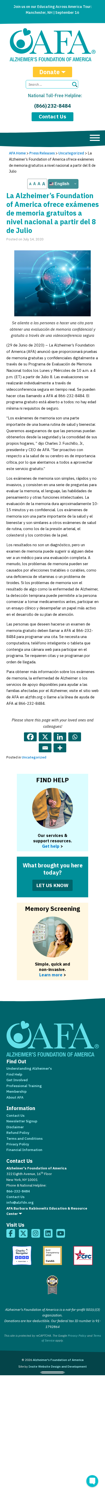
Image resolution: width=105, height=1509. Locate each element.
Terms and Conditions (24, 1138)
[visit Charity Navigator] (22, 1255)
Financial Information (24, 1149)
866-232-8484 (18, 1191)
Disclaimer (15, 1127)
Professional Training (24, 1085)
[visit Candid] (52, 1255)
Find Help (14, 1074)
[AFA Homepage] (53, 44)
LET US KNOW (52, 885)
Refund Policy (17, 1132)
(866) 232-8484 (52, 105)
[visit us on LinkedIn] (48, 1233)
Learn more (50, 974)
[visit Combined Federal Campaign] (83, 1255)
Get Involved (17, 1080)
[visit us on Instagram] (35, 1233)
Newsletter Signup (21, 1121)
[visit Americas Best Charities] (52, 1285)
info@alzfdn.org (20, 1202)
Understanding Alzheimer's (29, 1068)
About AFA (14, 1097)
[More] (60, 747)
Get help (50, 846)
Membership (16, 1091)
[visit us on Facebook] (10, 1233)
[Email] (45, 747)
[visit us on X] (23, 1233)
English (61, 184)
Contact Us (52, 116)
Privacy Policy (17, 1144)
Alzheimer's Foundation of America (58, 1360)
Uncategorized (34, 757)
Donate (49, 72)
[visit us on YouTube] (60, 1233)
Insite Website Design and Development (58, 1366)
